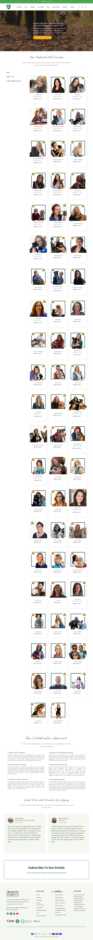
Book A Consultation (40, 904)
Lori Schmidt (58, 477)
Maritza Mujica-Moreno (38, 445)
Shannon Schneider (78, 570)
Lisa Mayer (77, 94)
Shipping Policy (59, 900)
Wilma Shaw (38, 254)
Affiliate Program (41, 910)
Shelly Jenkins (77, 477)
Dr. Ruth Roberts (41, 936)
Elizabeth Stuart (78, 412)
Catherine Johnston (78, 287)
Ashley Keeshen (58, 222)
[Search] (79, 6)
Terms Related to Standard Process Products (60, 910)
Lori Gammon (38, 94)
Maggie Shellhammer (58, 159)
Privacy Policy (59, 895)
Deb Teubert (58, 382)
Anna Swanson (58, 631)
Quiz (37, 913)
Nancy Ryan (78, 508)
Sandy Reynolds (58, 445)
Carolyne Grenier (38, 509)
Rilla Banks (38, 661)
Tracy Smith (78, 599)
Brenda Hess (78, 319)
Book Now (41, 37)
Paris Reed (38, 412)
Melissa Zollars (38, 190)
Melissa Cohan (38, 540)
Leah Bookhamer (77, 223)
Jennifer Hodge (58, 661)
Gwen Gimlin (78, 190)
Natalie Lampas (78, 126)
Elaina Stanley (77, 540)
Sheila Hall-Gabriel (38, 351)
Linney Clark (58, 691)
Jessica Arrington (77, 159)
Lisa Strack (38, 721)
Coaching (39, 900)
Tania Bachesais (58, 286)
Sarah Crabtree (78, 631)
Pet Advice (39, 907)
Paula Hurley (38, 570)
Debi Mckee (78, 691)
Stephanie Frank (58, 570)
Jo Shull (58, 600)
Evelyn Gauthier (58, 540)
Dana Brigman (38, 287)
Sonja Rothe (38, 318)
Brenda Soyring (38, 691)
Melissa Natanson (58, 190)
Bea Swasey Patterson (58, 126)
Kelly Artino (58, 319)
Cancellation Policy (60, 915)
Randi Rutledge (38, 382)
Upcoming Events (41, 915)
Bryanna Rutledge (58, 721)
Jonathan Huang (78, 661)
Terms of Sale (59, 905)
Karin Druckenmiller (38, 158)
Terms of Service (60, 903)
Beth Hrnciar (38, 600)
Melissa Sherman (38, 126)
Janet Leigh (58, 509)
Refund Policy (59, 897)
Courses (38, 897)
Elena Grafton (77, 350)
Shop (37, 895)
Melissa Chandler (38, 222)
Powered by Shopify (49, 936)
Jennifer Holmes (58, 351)
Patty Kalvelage (58, 255)
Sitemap (57, 936)
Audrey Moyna (38, 476)
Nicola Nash (38, 631)
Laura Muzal (58, 94)
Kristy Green (78, 382)
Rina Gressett (77, 255)
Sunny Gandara (78, 444)
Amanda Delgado (58, 413)
